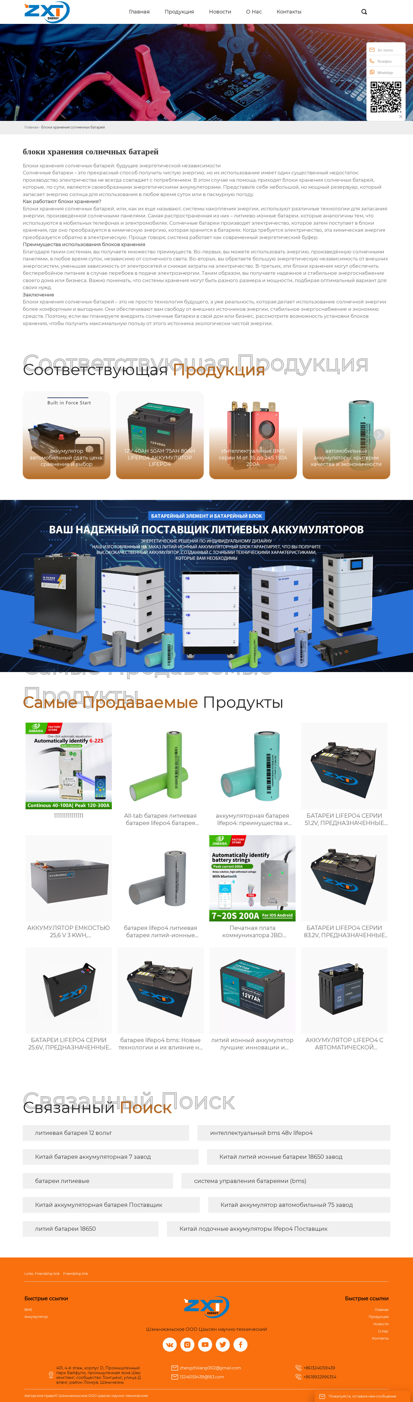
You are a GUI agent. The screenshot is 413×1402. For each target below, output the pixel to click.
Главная (31, 127)
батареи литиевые (62, 1181)
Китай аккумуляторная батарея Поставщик (98, 1205)
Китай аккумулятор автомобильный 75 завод (287, 1205)
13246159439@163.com (202, 1377)
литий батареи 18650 (65, 1228)
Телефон (384, 62)
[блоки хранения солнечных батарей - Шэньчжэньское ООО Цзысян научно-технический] (47, 12)
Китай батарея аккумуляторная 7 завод (93, 1156)
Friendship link (47, 1274)
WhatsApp (385, 73)
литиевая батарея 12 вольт (73, 1133)
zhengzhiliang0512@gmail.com (210, 1368)
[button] (379, 434)
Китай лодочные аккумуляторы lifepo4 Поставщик (254, 1228)
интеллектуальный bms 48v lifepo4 (261, 1133)
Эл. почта (385, 50)
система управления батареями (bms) (250, 1181)
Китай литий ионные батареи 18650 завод (280, 1156)
